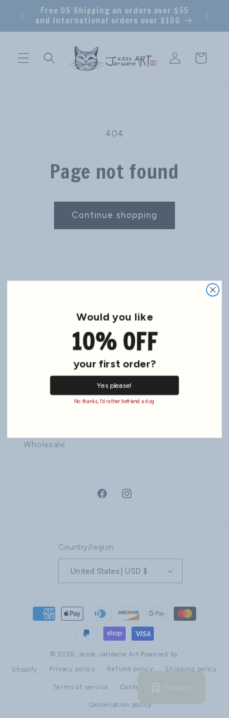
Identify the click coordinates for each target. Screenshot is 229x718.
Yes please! (114, 384)
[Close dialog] (213, 289)
